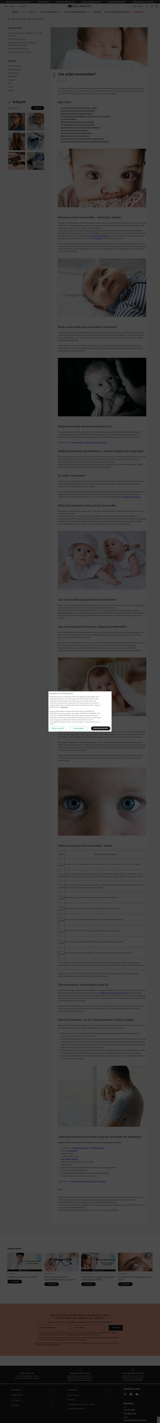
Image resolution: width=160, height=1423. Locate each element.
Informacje (64, 707)
